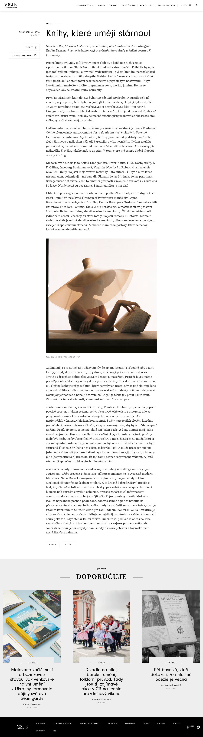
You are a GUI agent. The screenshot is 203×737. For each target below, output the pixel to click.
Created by (190, 727)
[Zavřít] (199, 733)
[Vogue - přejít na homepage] (10, 5)
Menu (184, 5)
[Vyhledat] (196, 5)
